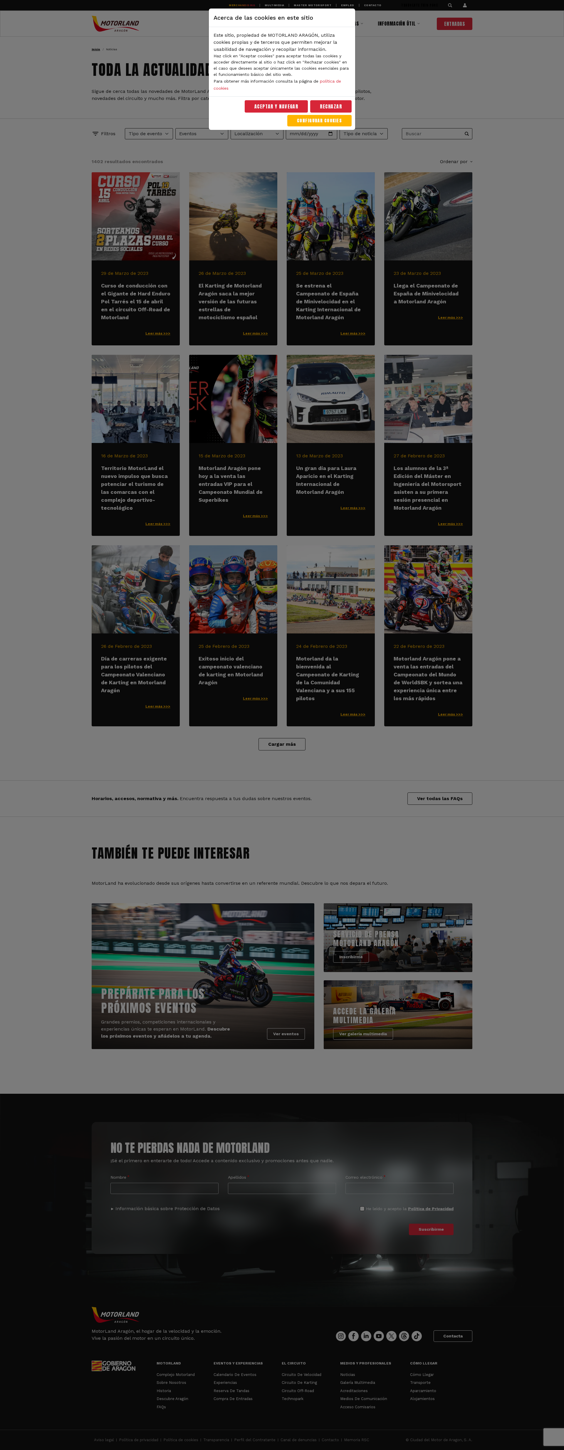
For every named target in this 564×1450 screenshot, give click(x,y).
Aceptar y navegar (276, 106)
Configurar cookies (319, 121)
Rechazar (331, 106)
